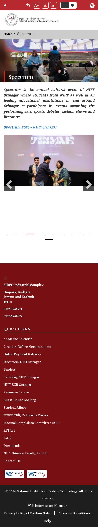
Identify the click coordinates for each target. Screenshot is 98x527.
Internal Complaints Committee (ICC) (32, 423)
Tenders (10, 369)
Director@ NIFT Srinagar (22, 362)
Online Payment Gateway (22, 354)
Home (8, 34)
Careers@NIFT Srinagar (21, 377)
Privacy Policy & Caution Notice (28, 513)
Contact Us (12, 461)
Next (88, 185)
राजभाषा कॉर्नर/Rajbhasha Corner (26, 415)
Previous (9, 185)
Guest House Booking (20, 400)
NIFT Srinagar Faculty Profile (25, 453)
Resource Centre (16, 392)
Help (47, 521)
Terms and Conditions (74, 513)
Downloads (12, 445)
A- (53, 5)
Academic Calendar (18, 339)
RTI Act (9, 430)
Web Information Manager (47, 505)
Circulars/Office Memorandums (27, 346)
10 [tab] (49, 239)
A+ (36, 5)
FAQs (7, 438)
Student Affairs (15, 407)
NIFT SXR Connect (17, 385)
